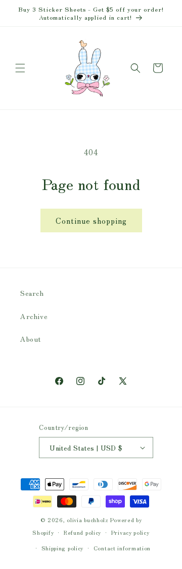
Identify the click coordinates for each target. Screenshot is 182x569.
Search (32, 293)
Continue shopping (91, 220)
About (30, 339)
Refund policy (82, 532)
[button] (20, 68)
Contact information (122, 548)
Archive (34, 316)
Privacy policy (130, 532)
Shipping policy (62, 548)
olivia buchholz (88, 520)
